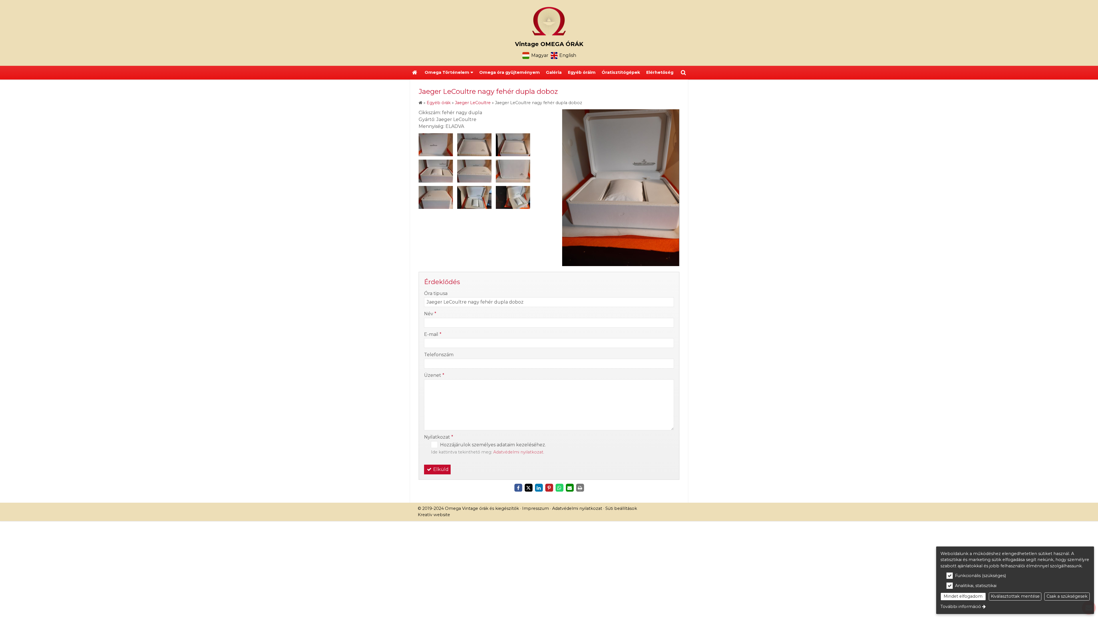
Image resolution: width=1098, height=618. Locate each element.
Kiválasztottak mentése (1015, 596)
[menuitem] (414, 73)
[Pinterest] (549, 487)
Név (430, 313)
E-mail (432, 334)
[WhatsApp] (559, 487)
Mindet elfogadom (963, 596)
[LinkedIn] (538, 487)
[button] (683, 73)
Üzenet (434, 375)
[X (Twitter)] (528, 487)
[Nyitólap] (549, 21)
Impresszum (535, 508)
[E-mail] (569, 487)
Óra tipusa (435, 293)
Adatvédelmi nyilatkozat (518, 452)
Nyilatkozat (438, 437)
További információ (960, 606)
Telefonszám (438, 354)
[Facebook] (518, 487)
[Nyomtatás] (579, 487)
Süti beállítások (621, 508)
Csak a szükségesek (1067, 596)
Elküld (440, 469)
